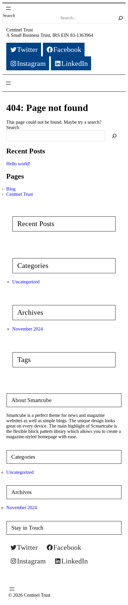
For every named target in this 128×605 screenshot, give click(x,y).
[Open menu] (8, 8)
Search (9, 15)
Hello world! (18, 163)
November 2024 (27, 328)
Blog (10, 188)
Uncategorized (26, 281)
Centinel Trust (19, 29)
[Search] (120, 18)
